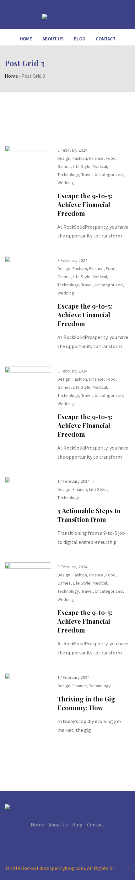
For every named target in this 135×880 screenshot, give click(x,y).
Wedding (65, 182)
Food (111, 158)
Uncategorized (109, 174)
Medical (100, 166)
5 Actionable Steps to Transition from (89, 514)
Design (63, 158)
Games (64, 166)
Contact (106, 39)
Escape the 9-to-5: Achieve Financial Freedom (84, 204)
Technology (68, 174)
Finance (96, 158)
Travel (87, 174)
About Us (52, 39)
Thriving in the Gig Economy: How (86, 703)
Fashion (80, 158)
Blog (79, 39)
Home (26, 39)
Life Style (81, 166)
